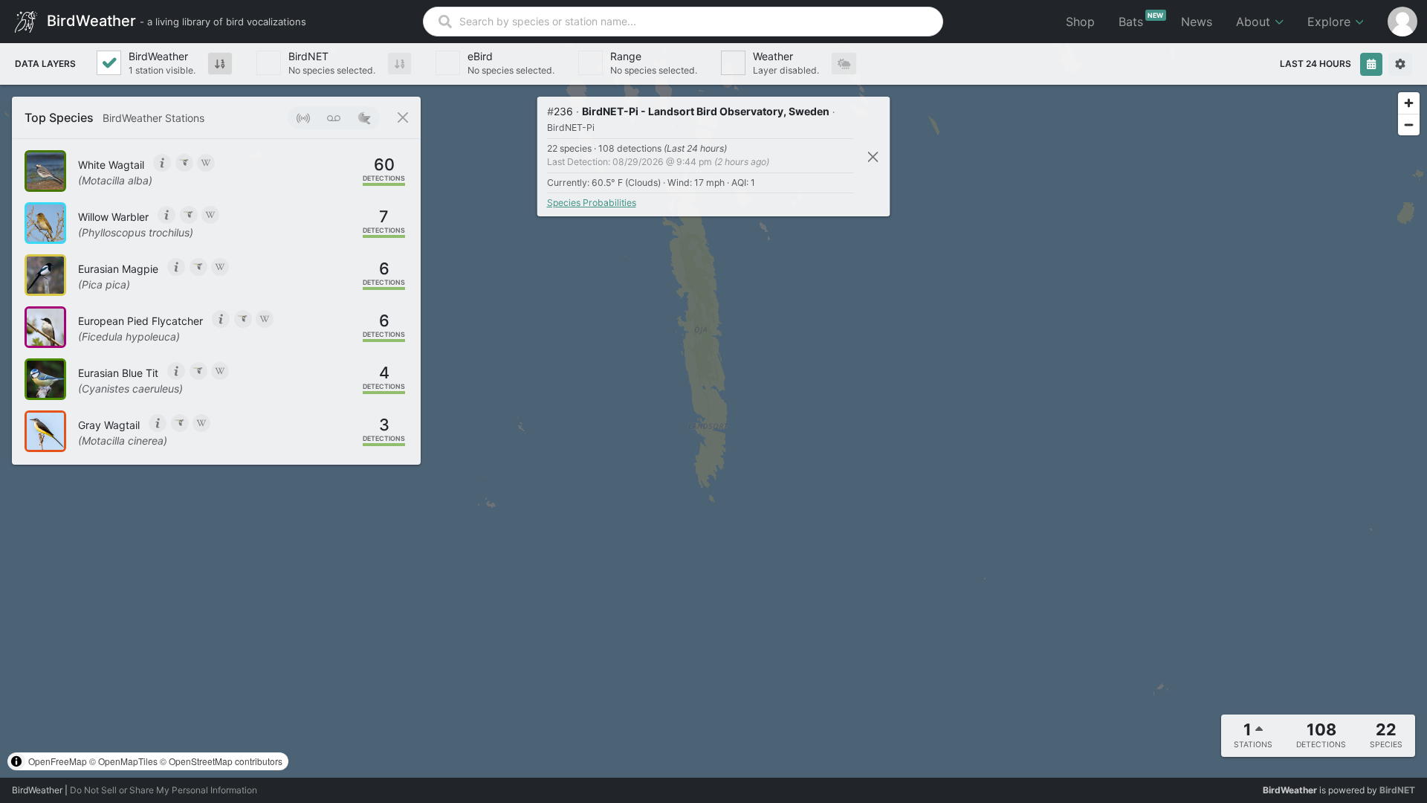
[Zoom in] (1409, 103)
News (1196, 21)
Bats (1141, 20)
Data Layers (45, 63)
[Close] (873, 156)
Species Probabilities (591, 202)
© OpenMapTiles (123, 761)
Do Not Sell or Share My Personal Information (163, 790)
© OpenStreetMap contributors (221, 761)
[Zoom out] (1409, 124)
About (1255, 21)
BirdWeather (174, 20)
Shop (1080, 21)
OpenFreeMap (57, 761)
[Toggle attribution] (16, 761)
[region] (713, 410)
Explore (1330, 21)
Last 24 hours (1315, 63)
